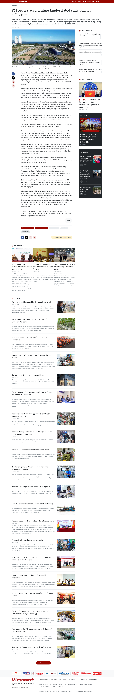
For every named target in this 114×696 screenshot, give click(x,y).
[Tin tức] (40, 673)
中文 (93, 1)
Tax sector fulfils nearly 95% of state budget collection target (64, 266)
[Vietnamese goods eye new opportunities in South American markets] (66, 418)
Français (84, 1)
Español (89, 1)
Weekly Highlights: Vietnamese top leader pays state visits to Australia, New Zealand (85, 174)
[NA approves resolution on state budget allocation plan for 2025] (43, 255)
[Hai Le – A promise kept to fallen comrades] (97, 190)
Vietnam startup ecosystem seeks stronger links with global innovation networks (32, 433)
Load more (43, 663)
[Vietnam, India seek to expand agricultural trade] (66, 454)
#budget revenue (54, 228)
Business (14, 6)
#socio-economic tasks (41, 228)
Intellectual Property (44, 679)
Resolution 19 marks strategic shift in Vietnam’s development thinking (30, 468)
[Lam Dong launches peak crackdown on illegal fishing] (66, 508)
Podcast (86, 153)
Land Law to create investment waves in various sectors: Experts (22, 266)
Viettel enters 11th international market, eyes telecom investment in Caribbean (32, 393)
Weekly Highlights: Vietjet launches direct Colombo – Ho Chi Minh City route (86, 159)
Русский (97, 1)
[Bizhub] (54, 673)
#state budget (25, 231)
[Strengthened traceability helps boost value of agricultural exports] (66, 324)
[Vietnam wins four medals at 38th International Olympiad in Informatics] (90, 89)
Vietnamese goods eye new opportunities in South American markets (31, 415)
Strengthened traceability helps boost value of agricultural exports (29, 320)
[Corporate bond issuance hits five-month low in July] (66, 307)
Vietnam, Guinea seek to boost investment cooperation (33, 521)
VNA (77, 679)
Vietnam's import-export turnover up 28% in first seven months (89, 70)
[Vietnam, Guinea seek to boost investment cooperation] (66, 526)
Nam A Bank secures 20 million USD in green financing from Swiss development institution (90, 45)
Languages (72, 679)
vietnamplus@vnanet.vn (48, 689)
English (79, 1)
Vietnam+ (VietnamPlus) (24, 1)
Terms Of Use (53, 679)
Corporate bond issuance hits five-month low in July (31, 302)
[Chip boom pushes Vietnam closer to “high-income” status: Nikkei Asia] (66, 634)
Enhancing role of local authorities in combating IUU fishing (32, 356)
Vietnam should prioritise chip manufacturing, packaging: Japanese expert (89, 62)
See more (17, 298)
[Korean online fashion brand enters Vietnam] (66, 380)
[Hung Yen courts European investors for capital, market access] (66, 598)
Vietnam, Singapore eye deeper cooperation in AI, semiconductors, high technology (31, 612)
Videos (85, 116)
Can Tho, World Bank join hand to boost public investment (29, 576)
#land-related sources (27, 228)
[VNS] (64, 673)
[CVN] (75, 673)
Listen (85, 165)
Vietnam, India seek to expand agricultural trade (30, 449)
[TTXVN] (26, 673)
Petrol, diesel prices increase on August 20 (28, 540)
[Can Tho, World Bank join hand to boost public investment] (66, 580)
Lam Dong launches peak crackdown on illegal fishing (32, 504)
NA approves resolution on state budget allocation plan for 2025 (43, 266)
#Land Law (64, 228)
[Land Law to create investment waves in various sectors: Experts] (22, 255)
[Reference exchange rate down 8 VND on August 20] (66, 652)
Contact (41, 681)
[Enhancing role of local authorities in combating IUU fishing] (66, 360)
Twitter (13, 78)
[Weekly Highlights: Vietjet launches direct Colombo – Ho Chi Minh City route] (97, 159)
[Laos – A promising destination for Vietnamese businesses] (66, 342)
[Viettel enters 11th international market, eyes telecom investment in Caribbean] (66, 397)
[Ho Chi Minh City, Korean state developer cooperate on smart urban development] (66, 562)
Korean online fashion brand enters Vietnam (29, 375)
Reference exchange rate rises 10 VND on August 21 (31, 486)
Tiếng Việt (74, 1)
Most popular (87, 31)
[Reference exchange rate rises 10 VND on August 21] (66, 491)
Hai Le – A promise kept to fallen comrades (85, 189)
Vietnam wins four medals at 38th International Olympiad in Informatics (89, 103)
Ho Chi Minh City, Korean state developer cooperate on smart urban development (33, 558)
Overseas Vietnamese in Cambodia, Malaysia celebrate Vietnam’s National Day (89, 138)
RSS (60, 679)
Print (13, 82)
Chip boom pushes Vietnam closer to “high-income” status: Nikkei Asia (32, 630)
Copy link (13, 86)
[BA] (97, 673)
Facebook (13, 73)
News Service (84, 679)
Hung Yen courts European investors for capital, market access (33, 594)
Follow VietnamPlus (57, 237)
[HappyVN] (16, 673)
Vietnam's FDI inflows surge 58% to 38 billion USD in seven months (89, 35)
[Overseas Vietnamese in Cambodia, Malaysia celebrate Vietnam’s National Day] (90, 125)
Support (65, 679)
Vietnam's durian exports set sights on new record (90, 53)
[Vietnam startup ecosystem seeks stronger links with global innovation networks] (66, 436)
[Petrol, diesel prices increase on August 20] (66, 545)
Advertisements (93, 679)
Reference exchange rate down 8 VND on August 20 (31, 647)
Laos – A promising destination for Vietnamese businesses (29, 338)
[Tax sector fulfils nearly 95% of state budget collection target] (64, 255)
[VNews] (33, 673)
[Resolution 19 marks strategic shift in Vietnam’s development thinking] (66, 472)
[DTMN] (86, 673)
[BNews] (47, 673)
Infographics (87, 80)
